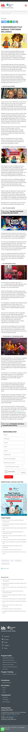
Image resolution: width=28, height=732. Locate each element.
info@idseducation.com (11, 716)
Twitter (6, 642)
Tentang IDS (5, 697)
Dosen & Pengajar (6, 701)
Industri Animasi (5, 563)
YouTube (6, 639)
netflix (20, 82)
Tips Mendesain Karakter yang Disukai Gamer (12, 549)
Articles (4, 692)
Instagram (6, 645)
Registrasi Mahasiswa (7, 682)
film (2, 60)
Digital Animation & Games (8, 660)
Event (4, 689)
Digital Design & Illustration (8, 657)
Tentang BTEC (6, 699)
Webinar (4, 687)
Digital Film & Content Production (10, 662)
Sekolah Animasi (20, 411)
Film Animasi (18, 560)
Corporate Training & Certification (10, 674)
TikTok (5, 648)
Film (12, 560)
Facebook (6, 636)
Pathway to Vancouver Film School (10, 666)
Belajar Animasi (5, 560)
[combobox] (14, 450)
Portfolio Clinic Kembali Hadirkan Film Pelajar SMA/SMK (14, 539)
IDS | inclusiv (5, 669)
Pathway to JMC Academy (8, 664)
